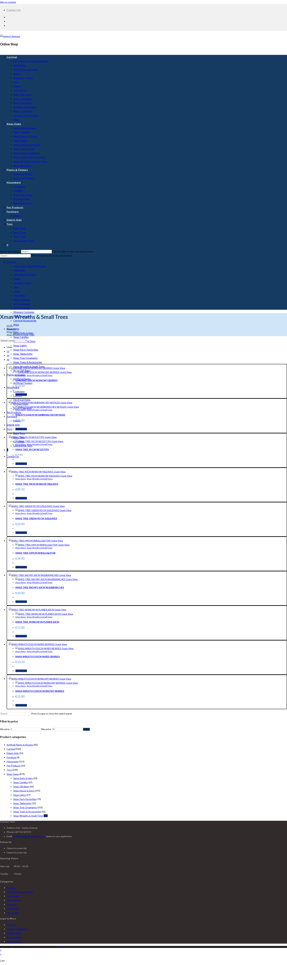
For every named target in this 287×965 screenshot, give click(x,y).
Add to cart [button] (21, 394)
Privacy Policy (14, 941)
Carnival (11, 261)
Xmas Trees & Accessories (27, 362)
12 (8, 351)
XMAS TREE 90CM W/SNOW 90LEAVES (36, 483)
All (8, 359)
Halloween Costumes (25, 274)
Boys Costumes (21, 307)
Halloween (19, 270)
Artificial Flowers (22, 383)
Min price (4, 729)
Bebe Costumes (21, 299)
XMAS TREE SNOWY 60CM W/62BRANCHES (39, 587)
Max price (46, 729)
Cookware (19, 391)
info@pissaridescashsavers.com (29, 836)
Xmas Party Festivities (25, 349)
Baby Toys (19, 433)
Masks (16, 278)
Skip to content (8, 2)
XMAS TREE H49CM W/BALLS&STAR (35, 552)
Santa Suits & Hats (23, 332)
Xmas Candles (21, 337)
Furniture (12, 416)
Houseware (13, 761)
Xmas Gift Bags (21, 786)
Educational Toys (22, 445)
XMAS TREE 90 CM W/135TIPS (32, 449)
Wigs (16, 324)
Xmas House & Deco (23, 790)
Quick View (59, 368)
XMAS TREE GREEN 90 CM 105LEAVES (36, 518)
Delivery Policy (14, 933)
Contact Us (14, 9)
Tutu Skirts (19, 295)
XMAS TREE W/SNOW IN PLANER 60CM (37, 621)
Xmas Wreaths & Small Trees (20, 334)
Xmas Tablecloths (23, 353)
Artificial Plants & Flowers (20, 744)
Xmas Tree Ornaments (25, 357)
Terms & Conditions (17, 929)
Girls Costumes (21, 303)
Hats (16, 287)
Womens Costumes (23, 312)
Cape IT (60, 947)
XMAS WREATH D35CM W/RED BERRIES (37, 656)
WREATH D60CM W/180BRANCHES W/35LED (40, 414)
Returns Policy (14, 937)
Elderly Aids (13, 753)
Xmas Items (20, 375)
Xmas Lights (20, 345)
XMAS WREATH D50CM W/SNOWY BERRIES (39, 691)
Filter (86, 729)
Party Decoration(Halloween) (29, 266)
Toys (9, 428)
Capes (16, 291)
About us (11, 924)
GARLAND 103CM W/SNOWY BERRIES (36, 380)
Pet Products (14, 412)
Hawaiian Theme (22, 282)
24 (8, 355)
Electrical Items (21, 399)
